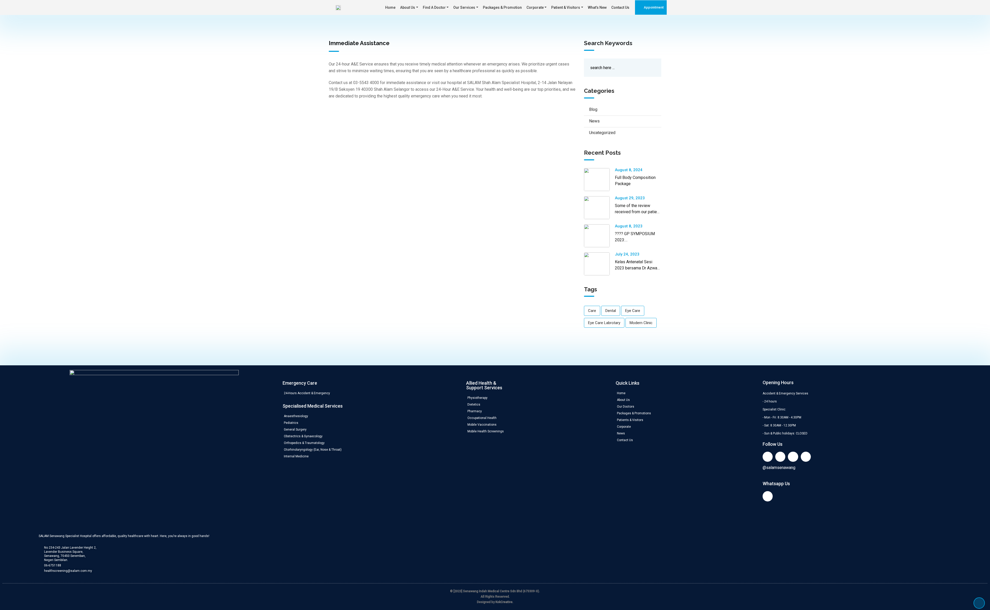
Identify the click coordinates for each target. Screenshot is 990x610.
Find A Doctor (434, 7)
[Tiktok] (793, 457)
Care (592, 310)
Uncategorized (602, 132)
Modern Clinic (641, 322)
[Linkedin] (768, 457)
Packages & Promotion (502, 7)
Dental (610, 310)
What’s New (597, 7)
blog (593, 109)
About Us (407, 7)
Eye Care (632, 310)
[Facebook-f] (780, 457)
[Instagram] (806, 457)
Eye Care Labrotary (604, 322)
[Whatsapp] (768, 496)
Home (390, 7)
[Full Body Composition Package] (599, 179)
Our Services (464, 7)
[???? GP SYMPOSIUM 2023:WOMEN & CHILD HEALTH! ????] (599, 235)
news (594, 121)
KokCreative (504, 602)
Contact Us (620, 7)
